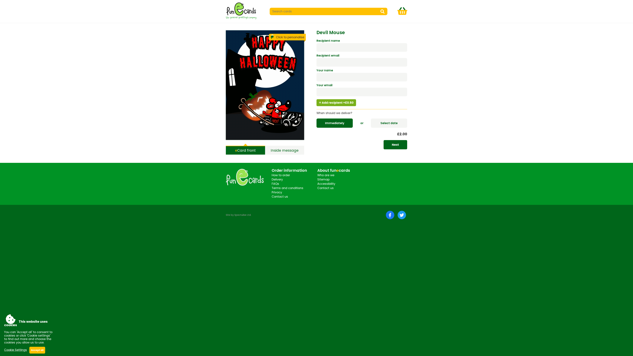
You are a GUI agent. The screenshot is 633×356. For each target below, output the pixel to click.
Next (395, 145)
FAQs (275, 184)
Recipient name (328, 41)
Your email (324, 85)
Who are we (325, 175)
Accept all (37, 350)
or (361, 123)
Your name (324, 70)
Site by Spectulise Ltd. (238, 215)
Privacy (277, 192)
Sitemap (323, 179)
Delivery (277, 179)
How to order (281, 175)
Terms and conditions (287, 188)
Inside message (285, 150)
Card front (245, 150)
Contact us (280, 197)
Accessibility (326, 184)
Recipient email (327, 56)
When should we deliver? (334, 113)
